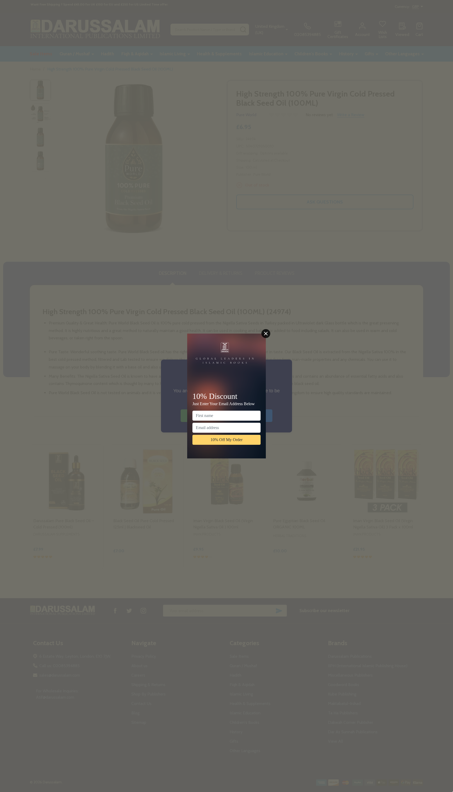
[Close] (265, 333)
